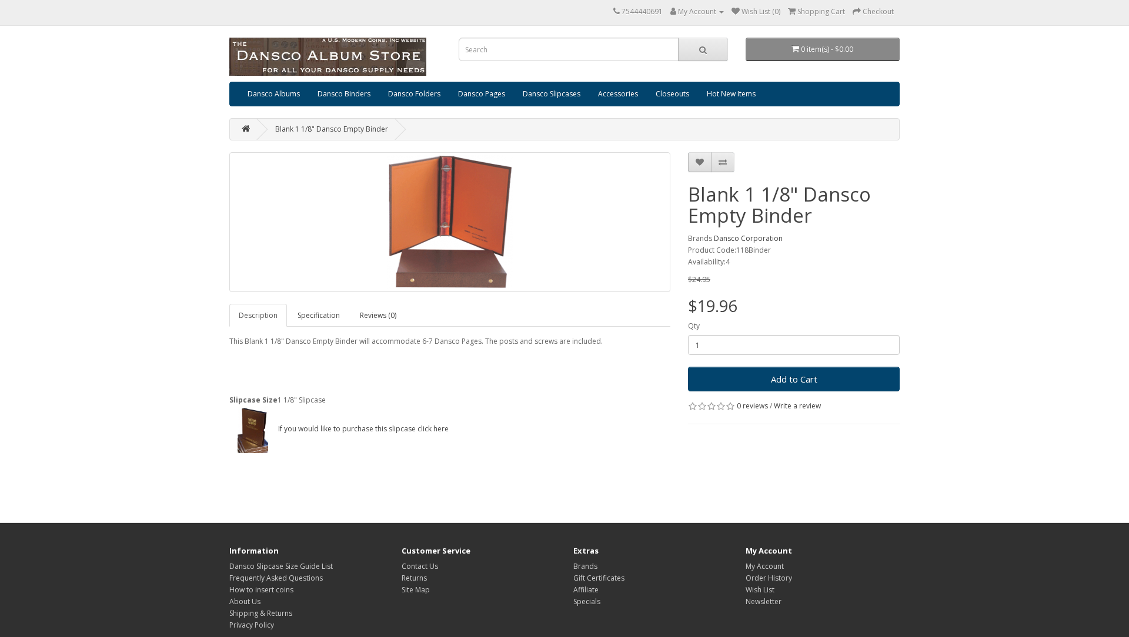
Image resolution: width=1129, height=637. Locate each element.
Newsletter (763, 601)
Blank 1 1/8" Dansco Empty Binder (331, 129)
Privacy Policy (251, 625)
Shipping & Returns (260, 613)
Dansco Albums (274, 94)
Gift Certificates (598, 578)
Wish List (760, 590)
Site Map (416, 590)
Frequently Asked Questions (276, 578)
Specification (319, 315)
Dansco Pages (481, 94)
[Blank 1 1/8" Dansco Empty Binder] (449, 222)
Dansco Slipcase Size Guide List (281, 566)
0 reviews (752, 406)
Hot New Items (731, 94)
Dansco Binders (344, 94)
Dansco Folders (414, 94)
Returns (414, 578)
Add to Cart (794, 379)
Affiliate (586, 590)
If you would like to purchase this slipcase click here (362, 429)
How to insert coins (261, 590)
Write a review (797, 406)
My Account (765, 566)
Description (258, 315)
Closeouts (672, 94)
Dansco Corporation (748, 238)
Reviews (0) (378, 315)
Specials (586, 601)
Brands (585, 566)
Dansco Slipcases (551, 94)
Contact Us (420, 566)
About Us (244, 601)
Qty (694, 326)
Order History (769, 578)
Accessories (618, 94)
